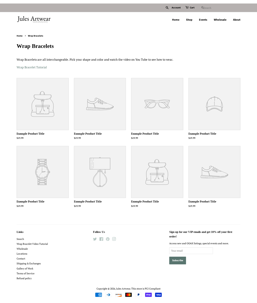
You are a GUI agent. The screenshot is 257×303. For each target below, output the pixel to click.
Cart (192, 7)
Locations (22, 253)
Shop (189, 20)
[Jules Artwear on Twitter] (95, 239)
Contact (21, 258)
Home (175, 20)
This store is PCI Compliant (145, 288)
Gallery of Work (25, 268)
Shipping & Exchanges (29, 263)
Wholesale (220, 20)
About (236, 20)
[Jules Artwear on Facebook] (101, 239)
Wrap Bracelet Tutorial (32, 67)
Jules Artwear (123, 288)
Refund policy (24, 278)
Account (176, 7)
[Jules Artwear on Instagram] (114, 239)
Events (203, 20)
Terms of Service (25, 273)
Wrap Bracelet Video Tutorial (32, 243)
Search (20, 239)
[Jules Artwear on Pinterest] (108, 239)
